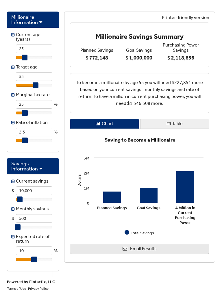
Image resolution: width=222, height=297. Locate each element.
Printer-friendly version (185, 17)
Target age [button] (27, 67)
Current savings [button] (32, 181)
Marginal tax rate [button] (33, 94)
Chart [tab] (107, 123)
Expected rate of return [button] (32, 239)
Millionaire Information (24, 19)
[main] (140, 45)
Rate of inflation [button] (32, 122)
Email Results (143, 248)
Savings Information (24, 166)
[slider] (24, 57)
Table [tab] (177, 123)
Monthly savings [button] (32, 208)
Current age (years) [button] (28, 37)
